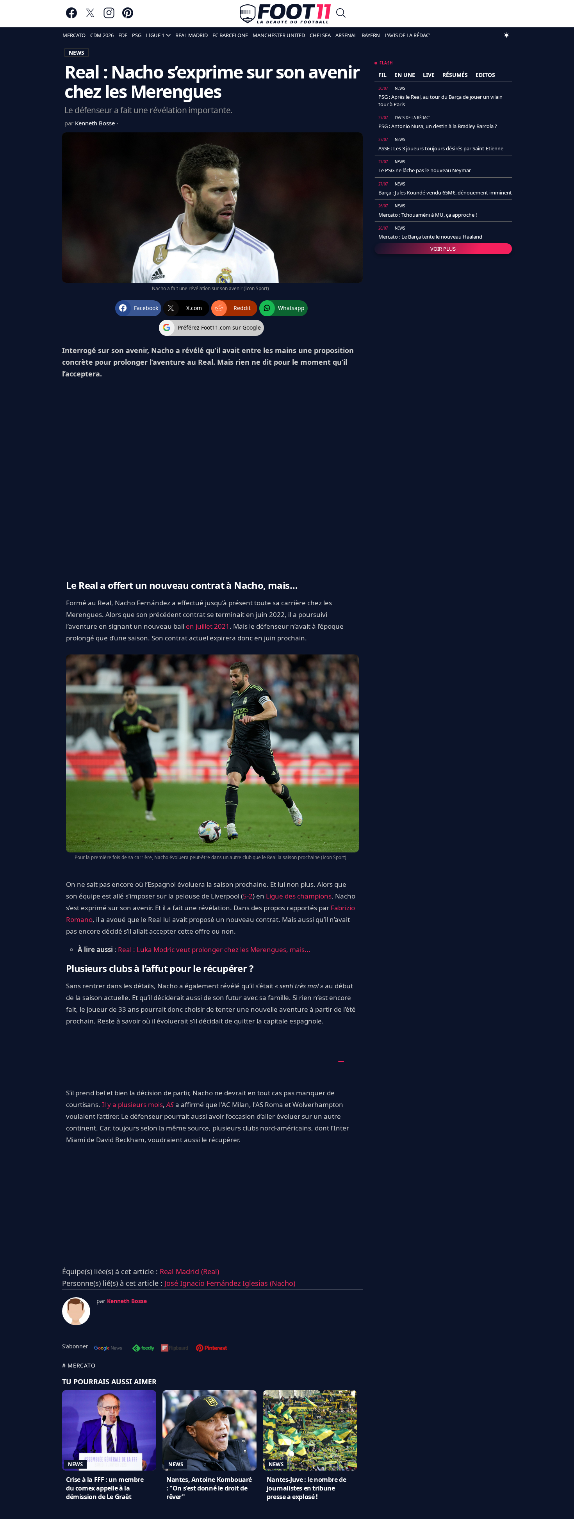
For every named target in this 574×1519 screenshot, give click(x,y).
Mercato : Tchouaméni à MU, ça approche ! (427, 214)
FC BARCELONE (230, 35)
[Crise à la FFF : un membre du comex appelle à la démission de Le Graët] (109, 1430)
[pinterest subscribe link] (211, 1348)
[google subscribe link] (108, 1349)
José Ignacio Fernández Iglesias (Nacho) (229, 1283)
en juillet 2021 (208, 626)
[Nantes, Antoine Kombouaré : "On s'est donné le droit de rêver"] (209, 1430)
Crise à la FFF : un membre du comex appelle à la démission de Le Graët (105, 1488)
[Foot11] (285, 13)
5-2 (248, 895)
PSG (136, 35)
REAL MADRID (191, 35)
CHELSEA (320, 35)
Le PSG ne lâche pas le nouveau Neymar (424, 170)
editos (485, 74)
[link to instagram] (108, 16)
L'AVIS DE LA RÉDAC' (407, 35)
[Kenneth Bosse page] (76, 1311)
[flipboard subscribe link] (174, 1348)
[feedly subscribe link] (143, 1349)
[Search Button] (341, 14)
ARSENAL (346, 35)
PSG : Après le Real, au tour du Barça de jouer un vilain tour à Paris (440, 100)
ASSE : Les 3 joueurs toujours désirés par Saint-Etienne (440, 148)
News (75, 1464)
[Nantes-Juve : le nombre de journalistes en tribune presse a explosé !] (310, 1430)
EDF (122, 35)
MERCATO (74, 35)
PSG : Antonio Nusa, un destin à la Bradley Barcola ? (437, 126)
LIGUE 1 (155, 35)
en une (404, 74)
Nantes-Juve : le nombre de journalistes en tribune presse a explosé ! (306, 1488)
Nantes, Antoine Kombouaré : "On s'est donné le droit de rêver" (209, 1488)
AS (170, 1104)
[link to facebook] (71, 16)
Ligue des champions (299, 895)
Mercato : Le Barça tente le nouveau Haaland (430, 236)
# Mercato (78, 1365)
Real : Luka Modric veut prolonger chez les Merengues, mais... (214, 949)
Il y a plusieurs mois (132, 1104)
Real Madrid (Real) (189, 1271)
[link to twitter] (90, 16)
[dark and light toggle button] (506, 35)
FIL (382, 74)
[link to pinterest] (127, 16)
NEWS (76, 52)
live (429, 74)
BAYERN (371, 35)
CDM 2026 (102, 35)
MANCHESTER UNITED (279, 35)
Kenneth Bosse (95, 123)
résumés (455, 74)
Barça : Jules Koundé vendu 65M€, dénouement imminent (445, 192)
